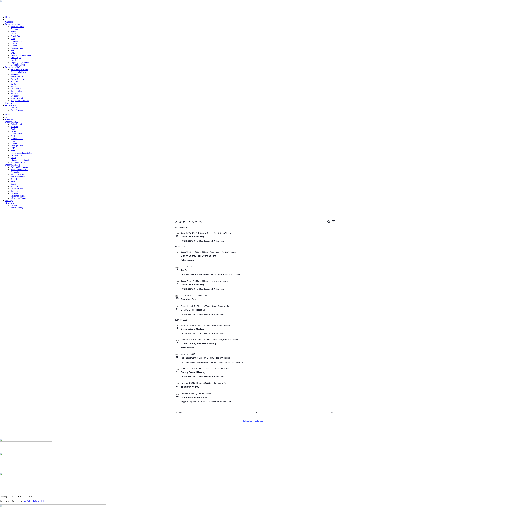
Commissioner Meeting (192, 236)
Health (13, 60)
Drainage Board (17, 48)
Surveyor (14, 93)
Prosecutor (15, 74)
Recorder (14, 81)
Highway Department (20, 62)
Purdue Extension (18, 79)
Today (254, 412)
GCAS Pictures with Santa (194, 397)
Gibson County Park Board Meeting (198, 255)
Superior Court (17, 91)
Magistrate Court (18, 65)
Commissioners (17, 41)
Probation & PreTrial (19, 72)
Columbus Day (188, 299)
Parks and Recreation (19, 69)
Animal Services (17, 26)
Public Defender (17, 77)
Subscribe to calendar (253, 421)
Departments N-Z (12, 67)
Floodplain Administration (21, 55)
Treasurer (14, 96)
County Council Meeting (193, 309)
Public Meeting (17, 110)
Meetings (9, 103)
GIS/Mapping (16, 57)
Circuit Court (16, 36)
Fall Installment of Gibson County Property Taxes (205, 357)
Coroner (14, 43)
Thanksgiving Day (190, 386)
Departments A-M (12, 24)
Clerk (13, 38)
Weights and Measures (20, 100)
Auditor (14, 31)
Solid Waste (16, 89)
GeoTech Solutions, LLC (33, 501)
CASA (13, 34)
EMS (13, 53)
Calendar (9, 22)
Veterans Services (18, 98)
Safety (13, 84)
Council (14, 46)
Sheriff (13, 86)
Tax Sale (185, 270)
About (8, 19)
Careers (14, 108)
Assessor (14, 29)
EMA (13, 50)
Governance (10, 105)
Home (7, 17)
